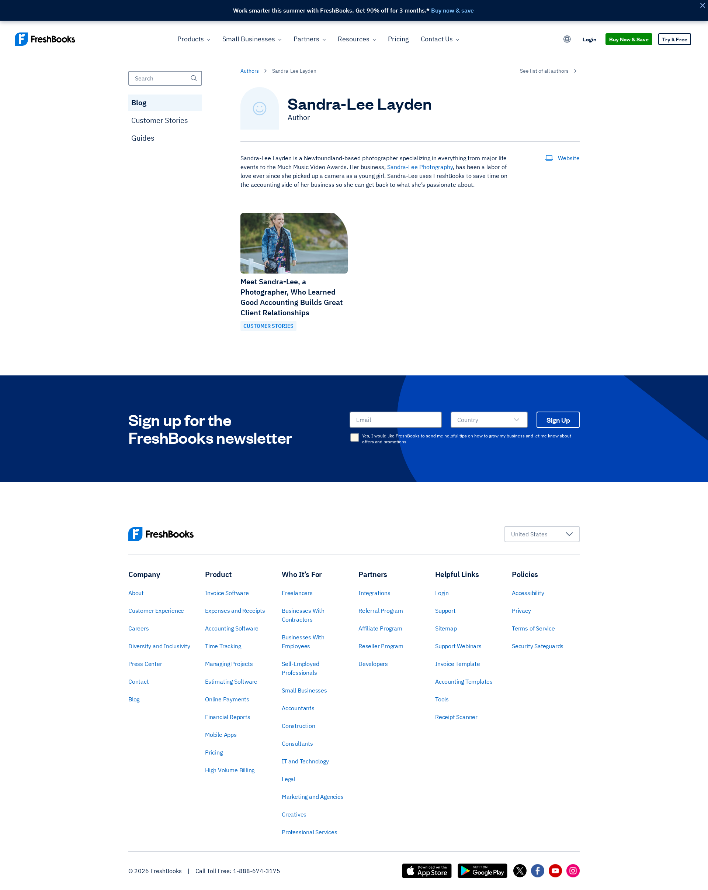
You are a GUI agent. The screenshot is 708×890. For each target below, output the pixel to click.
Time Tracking (223, 646)
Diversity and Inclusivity (159, 646)
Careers (138, 628)
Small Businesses (248, 39)
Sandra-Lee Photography (420, 167)
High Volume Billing (229, 770)
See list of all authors (544, 71)
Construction (298, 725)
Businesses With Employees (303, 641)
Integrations (374, 593)
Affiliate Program (380, 628)
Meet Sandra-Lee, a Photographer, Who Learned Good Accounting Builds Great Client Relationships (291, 296)
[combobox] (489, 420)
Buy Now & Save (629, 39)
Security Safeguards (537, 646)
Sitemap (446, 628)
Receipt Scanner (456, 717)
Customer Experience (156, 610)
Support (445, 610)
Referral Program (380, 610)
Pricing (398, 39)
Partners (306, 39)
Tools (442, 699)
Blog (138, 102)
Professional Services (309, 832)
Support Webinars (458, 646)
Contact (138, 681)
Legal (288, 779)
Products (190, 39)
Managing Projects (229, 663)
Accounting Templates (464, 681)
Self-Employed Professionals (300, 668)
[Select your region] (567, 39)
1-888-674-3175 (256, 870)
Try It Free (674, 39)
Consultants (297, 743)
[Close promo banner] (702, 5)
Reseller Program (380, 646)
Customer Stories (159, 120)
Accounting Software (231, 628)
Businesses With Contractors (303, 615)
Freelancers (297, 593)
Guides (143, 138)
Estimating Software (231, 681)
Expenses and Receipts (235, 610)
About (136, 593)
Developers (373, 663)
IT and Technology (305, 761)
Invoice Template (457, 663)
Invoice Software (227, 593)
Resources (353, 39)
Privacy (521, 610)
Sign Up (558, 420)
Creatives (294, 814)
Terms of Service (533, 628)
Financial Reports (227, 717)
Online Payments (227, 699)
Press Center (145, 663)
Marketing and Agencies (313, 796)
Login (589, 39)
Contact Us (437, 39)
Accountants (298, 708)
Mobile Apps (221, 734)
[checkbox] (354, 437)
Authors (249, 71)
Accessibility (528, 593)
